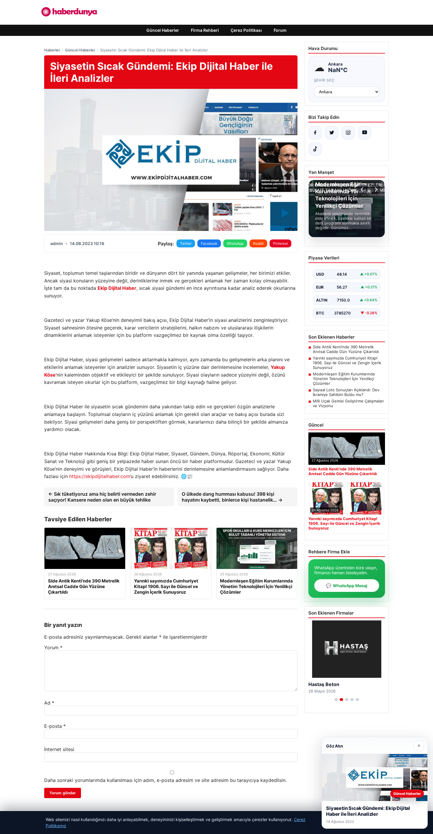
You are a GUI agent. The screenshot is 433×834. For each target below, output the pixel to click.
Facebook (209, 243)
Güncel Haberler (162, 30)
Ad (49, 703)
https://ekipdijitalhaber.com (99, 476)
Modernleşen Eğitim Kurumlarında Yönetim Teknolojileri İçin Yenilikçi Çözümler (344, 379)
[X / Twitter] (331, 132)
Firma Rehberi (205, 30)
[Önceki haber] (363, 189)
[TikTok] (315, 149)
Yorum (53, 647)
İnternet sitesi (59, 749)
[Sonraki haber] (375, 189)
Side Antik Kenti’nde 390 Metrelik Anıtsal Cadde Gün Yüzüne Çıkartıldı (346, 349)
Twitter (185, 243)
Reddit (258, 243)
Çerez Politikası (246, 30)
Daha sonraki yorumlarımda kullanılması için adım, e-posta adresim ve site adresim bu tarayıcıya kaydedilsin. (165, 780)
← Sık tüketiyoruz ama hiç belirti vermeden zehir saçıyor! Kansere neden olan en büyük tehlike (102, 497)
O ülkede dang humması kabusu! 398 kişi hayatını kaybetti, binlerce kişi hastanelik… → (232, 497)
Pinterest (280, 243)
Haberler (52, 50)
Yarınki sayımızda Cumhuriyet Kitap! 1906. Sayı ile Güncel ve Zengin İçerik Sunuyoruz (347, 363)
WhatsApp (235, 243)
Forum (280, 30)
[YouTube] (364, 132)
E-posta (55, 726)
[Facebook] (315, 132)
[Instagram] (348, 132)
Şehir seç (324, 80)
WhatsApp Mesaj (346, 585)
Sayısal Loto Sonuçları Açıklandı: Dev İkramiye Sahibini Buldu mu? (346, 392)
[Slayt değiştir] (336, 699)
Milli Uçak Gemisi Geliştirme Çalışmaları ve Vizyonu (348, 403)
